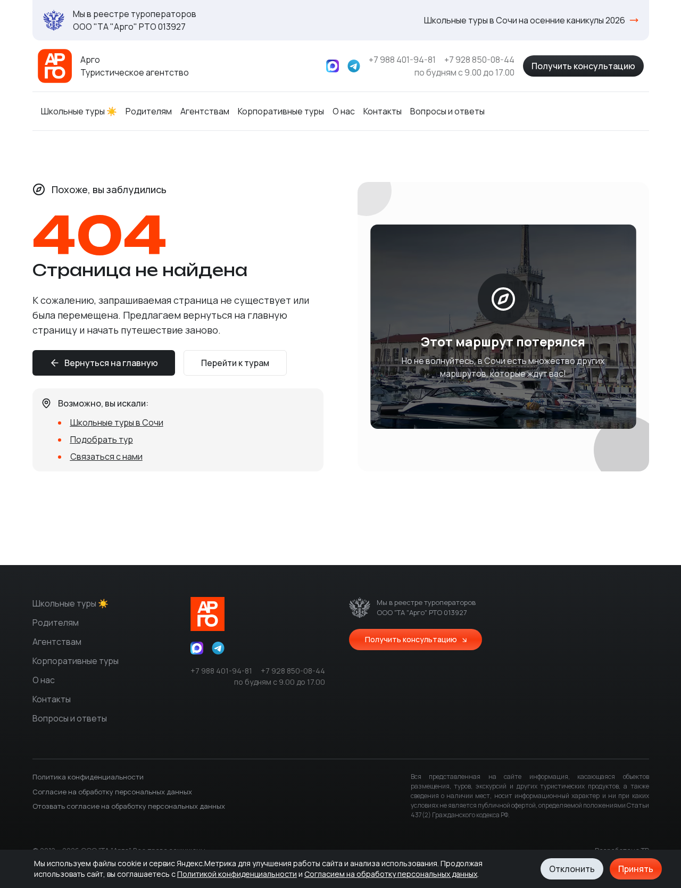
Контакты (382, 111)
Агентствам (204, 111)
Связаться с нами (106, 456)
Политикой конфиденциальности (237, 874)
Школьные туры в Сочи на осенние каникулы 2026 (524, 20)
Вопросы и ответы (447, 111)
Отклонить (572, 869)
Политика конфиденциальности (88, 777)
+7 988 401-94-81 (402, 59)
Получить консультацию (583, 66)
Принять (635, 869)
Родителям (149, 111)
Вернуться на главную (111, 363)
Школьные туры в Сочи (116, 422)
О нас (344, 111)
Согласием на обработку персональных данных (390, 874)
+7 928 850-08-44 (479, 59)
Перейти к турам (235, 363)
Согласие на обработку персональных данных (112, 791)
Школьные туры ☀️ (79, 111)
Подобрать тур (101, 439)
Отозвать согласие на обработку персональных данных (128, 806)
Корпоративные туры (281, 111)
